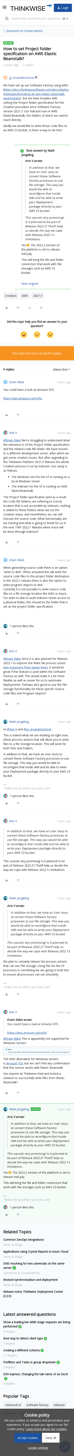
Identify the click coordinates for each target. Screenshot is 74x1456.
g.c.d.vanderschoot (21, 78)
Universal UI (13, 1405)
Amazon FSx (14, 1063)
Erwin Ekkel (16, 382)
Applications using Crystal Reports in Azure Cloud (35, 1251)
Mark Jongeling (19, 722)
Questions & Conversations (24, 31)
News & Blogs (12, 1245)
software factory (37, 1405)
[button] (4, 8)
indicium (59, 1405)
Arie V (13, 433)
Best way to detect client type (23, 1338)
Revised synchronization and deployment (30, 1280)
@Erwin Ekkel (12, 440)
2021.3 (37, 296)
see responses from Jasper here (25, 667)
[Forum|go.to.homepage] (28, 8)
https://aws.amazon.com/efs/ (22, 398)
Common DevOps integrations (23, 1239)
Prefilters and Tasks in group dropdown (29, 1362)
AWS (25, 296)
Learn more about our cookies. (46, 1429)
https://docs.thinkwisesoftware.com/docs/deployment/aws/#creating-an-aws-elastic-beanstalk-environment (36, 94)
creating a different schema (21, 1350)
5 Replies (9, 1331)
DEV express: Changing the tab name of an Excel (35, 1374)
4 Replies (9, 1383)
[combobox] (37, 18)
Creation (10, 296)
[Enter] (7, 18)
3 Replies (9, 1367)
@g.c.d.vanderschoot (37, 729)
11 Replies (10, 1355)
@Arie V (12, 729)
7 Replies (9, 1343)
